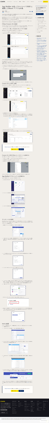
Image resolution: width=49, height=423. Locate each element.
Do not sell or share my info (44, 420)
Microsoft (44, 407)
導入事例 (38, 404)
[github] (5, 409)
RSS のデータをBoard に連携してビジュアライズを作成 (42, 60)
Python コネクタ (14, 407)
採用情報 (32, 410)
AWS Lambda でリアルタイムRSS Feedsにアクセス (41, 38)
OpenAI (44, 409)
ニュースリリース (33, 404)
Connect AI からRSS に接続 (41, 25)
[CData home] (3, 2)
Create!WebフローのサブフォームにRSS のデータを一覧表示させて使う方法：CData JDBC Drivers (42, 51)
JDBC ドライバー (14, 404)
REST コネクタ (14, 409)
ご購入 (39, 1)
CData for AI (32, 1)
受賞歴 (31, 406)
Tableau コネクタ (14, 413)
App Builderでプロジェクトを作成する (41, 29)
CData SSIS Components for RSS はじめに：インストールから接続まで (42, 56)
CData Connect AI (8, 146)
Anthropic (44, 403)
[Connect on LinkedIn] (32, 11)
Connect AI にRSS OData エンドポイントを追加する (42, 27)
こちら (28, 382)
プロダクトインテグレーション (27, 404)
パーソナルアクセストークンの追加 (42, 24)
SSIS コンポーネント (20, 405)
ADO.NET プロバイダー (14, 405)
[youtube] (3, 409)
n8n (43, 408)
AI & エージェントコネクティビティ (26, 406)
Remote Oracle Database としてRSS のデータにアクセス (41, 49)
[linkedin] (1, 409)
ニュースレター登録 (39, 407)
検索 (40, 1)
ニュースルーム (32, 405)
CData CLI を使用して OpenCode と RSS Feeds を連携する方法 (42, 54)
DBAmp (19, 406)
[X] (2, 409)
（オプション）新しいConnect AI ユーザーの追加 (42, 21)
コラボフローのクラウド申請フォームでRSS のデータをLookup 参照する (42, 41)
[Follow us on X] (31, 11)
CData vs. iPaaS (26, 409)
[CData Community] (6, 409)
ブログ (37, 405)
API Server (13, 408)
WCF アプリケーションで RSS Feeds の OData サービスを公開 (41, 58)
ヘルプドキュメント (19, 116)
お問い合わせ (45, 1)
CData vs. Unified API (27, 410)
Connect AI (19, 404)
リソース (38, 406)
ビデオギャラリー (39, 410)
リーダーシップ (32, 407)
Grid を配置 (38, 32)
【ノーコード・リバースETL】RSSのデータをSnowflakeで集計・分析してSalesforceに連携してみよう (42, 46)
